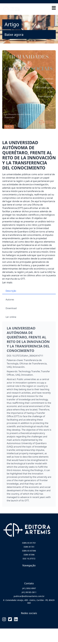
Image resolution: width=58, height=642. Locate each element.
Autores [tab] (10, 299)
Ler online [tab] (11, 316)
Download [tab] (11, 308)
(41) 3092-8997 (29, 588)
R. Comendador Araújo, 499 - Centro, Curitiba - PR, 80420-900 (29, 601)
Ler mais (7, 282)
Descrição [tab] (11, 290)
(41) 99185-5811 (29, 592)
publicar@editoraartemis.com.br (29, 596)
